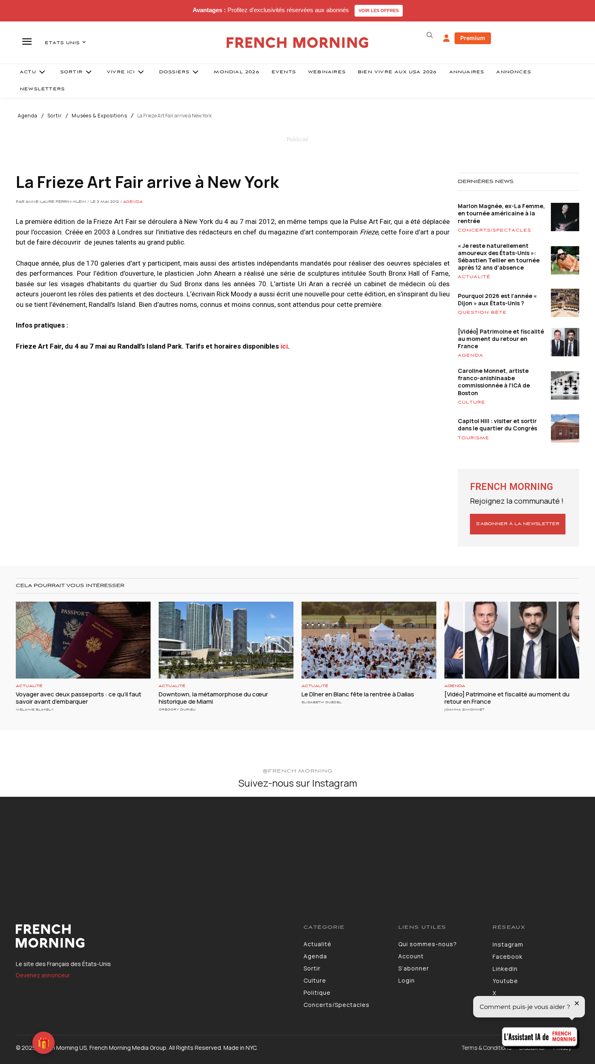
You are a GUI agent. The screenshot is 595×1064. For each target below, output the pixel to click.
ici (284, 346)
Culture (471, 402)
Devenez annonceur (43, 975)
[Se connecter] (446, 38)
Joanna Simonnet (464, 709)
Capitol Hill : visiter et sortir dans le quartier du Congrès (497, 424)
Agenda (28, 115)
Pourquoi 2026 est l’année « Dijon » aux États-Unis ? (497, 299)
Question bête (482, 312)
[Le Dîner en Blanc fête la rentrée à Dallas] (369, 640)
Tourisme (473, 438)
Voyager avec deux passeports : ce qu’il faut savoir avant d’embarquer (78, 698)
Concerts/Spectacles (494, 230)
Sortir (54, 115)
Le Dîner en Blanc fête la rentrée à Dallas (358, 694)
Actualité (474, 277)
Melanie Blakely (34, 709)
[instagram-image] (49, 846)
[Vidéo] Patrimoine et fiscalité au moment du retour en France (501, 339)
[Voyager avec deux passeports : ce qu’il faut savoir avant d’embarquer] (83, 640)
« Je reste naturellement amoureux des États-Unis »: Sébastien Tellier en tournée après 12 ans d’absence (499, 257)
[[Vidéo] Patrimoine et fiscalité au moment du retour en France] (511, 640)
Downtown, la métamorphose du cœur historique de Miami (213, 698)
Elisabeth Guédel (322, 702)
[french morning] (297, 42)
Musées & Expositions (99, 115)
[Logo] (153, 936)
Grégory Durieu (177, 709)
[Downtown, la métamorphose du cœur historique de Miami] (226, 640)
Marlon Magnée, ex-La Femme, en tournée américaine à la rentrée (501, 213)
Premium (472, 37)
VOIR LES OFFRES (379, 10)
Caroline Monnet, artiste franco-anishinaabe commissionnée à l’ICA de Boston (494, 382)
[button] (429, 35)
